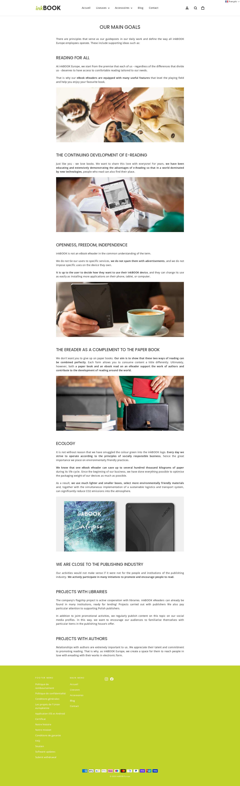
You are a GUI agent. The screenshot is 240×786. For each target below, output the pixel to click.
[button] (232, 1)
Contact (153, 7)
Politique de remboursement (44, 686)
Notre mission (43, 729)
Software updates (45, 751)
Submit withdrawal (45, 757)
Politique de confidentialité (50, 693)
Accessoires (122, 7)
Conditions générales (47, 698)
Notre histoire (43, 724)
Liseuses (101, 7)
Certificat (40, 719)
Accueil (86, 7)
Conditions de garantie (48, 735)
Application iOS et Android (50, 713)
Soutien (39, 746)
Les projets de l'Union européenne (47, 706)
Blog (140, 7)
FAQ (37, 740)
